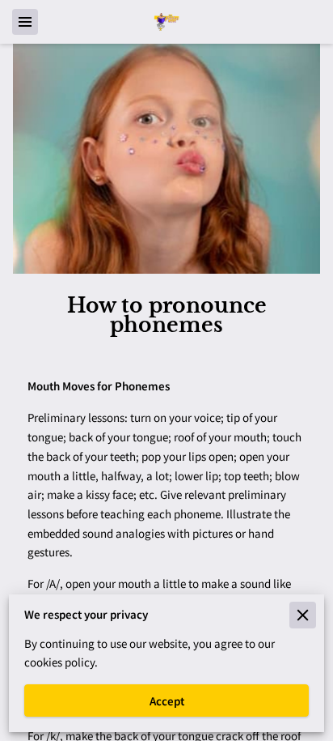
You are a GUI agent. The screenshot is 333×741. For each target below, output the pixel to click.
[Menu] (25, 22)
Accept (167, 701)
